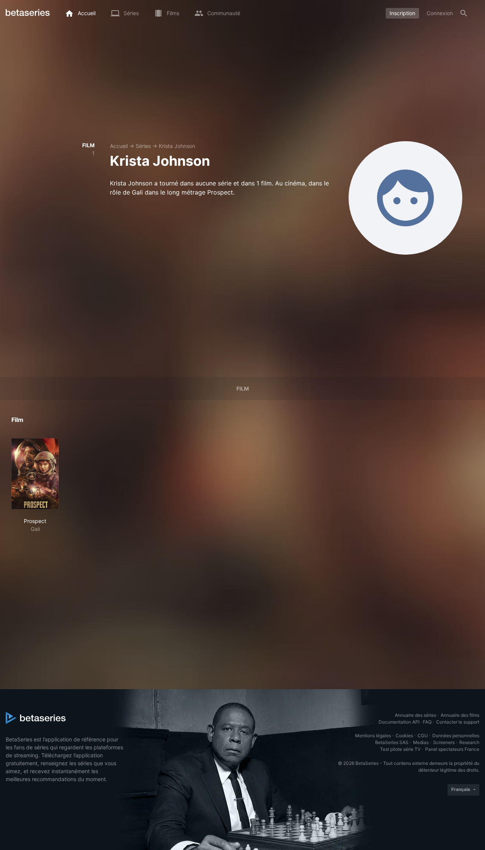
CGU (423, 735)
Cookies (404, 735)
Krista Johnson (177, 146)
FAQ (427, 722)
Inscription (402, 13)
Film (242, 388)
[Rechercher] (464, 13)
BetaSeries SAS (391, 742)
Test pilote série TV (400, 749)
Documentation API (399, 722)
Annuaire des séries (415, 715)
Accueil (119, 146)
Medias (421, 742)
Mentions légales (373, 735)
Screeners (444, 742)
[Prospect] (35, 473)
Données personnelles (455, 735)
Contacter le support (457, 722)
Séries (143, 146)
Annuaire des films (460, 715)
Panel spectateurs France (452, 749)
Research (469, 742)
